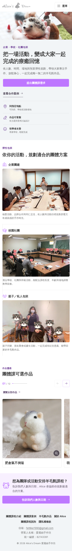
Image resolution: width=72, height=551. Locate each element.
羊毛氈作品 (45, 516)
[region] (36, 433)
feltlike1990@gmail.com (39, 528)
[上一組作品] (57, 383)
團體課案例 (30, 516)
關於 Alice (60, 516)
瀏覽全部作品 (10, 392)
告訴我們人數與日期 (34, 499)
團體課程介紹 (13, 516)
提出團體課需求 (36, 83)
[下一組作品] (66, 383)
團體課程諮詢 (28, 521)
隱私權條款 (45, 521)
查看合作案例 (11, 93)
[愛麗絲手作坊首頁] (16, 6)
